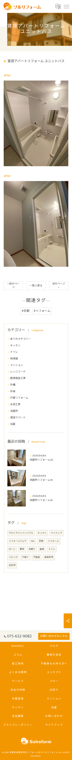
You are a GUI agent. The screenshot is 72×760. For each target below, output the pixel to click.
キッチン (15, 345)
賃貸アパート (18, 417)
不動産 (36, 557)
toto (33, 541)
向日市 (12, 565)
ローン (12, 549)
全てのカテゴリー (20, 339)
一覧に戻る (36, 286)
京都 (41, 541)
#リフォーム (42, 311)
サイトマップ (54, 725)
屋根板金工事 (18, 378)
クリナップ (56, 533)
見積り (32, 549)
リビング (13, 557)
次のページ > (58, 285)
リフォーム (53, 541)
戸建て (25, 557)
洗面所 (14, 411)
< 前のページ (13, 285)
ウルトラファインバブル (21, 533)
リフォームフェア (17, 541)
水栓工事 (15, 404)
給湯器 (14, 358)
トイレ (14, 352)
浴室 (12, 424)
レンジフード (18, 372)
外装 (12, 391)
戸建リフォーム (19, 398)
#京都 (26, 311)
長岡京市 (48, 557)
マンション (16, 365)
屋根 (42, 549)
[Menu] (66, 6)
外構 (12, 385)
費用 (22, 549)
